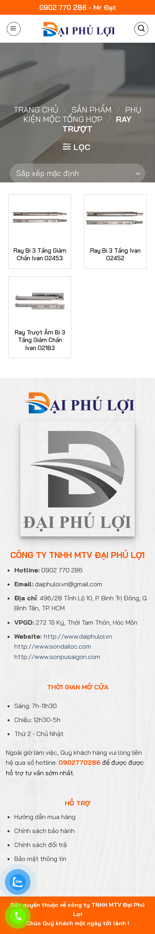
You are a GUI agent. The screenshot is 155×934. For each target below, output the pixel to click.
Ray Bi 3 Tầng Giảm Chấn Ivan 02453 (40, 254)
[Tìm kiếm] (141, 29)
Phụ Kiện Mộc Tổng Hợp (82, 114)
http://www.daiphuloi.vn (78, 636)
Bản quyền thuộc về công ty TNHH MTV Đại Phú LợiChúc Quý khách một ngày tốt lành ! (77, 914)
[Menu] (14, 29)
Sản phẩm (92, 110)
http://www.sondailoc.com (52, 646)
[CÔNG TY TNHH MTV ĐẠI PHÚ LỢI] (77, 29)
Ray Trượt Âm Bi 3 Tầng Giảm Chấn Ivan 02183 (40, 340)
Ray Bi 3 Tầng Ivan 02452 (115, 254)
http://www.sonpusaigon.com (57, 657)
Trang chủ (36, 110)
